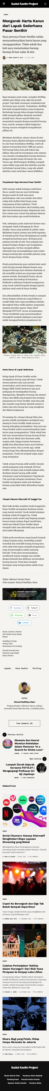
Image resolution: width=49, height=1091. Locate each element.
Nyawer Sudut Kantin (17, 1083)
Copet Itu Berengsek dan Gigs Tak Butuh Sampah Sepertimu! (23, 905)
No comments (34, 857)
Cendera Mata (35, 1083)
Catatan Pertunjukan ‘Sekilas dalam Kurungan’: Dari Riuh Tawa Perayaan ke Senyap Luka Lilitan (23, 968)
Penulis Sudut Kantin (30, 1079)
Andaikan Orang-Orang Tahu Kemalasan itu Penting (12, 643)
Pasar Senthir (21, 668)
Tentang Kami (13, 1079)
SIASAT (6, 14)
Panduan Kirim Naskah (32, 1076)
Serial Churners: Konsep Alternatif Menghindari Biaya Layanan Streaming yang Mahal (24, 839)
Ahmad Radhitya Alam (24, 702)
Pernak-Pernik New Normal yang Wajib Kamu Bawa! (11, 653)
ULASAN (17, 753)
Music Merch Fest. (12, 1076)
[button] (4, 3)
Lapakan (7, 668)
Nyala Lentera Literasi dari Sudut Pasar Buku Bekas (12, 634)
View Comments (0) (24, 723)
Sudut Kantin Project (24, 4)
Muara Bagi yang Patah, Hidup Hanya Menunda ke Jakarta (21, 1040)
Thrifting (36, 668)
